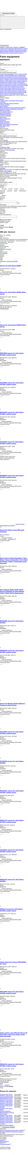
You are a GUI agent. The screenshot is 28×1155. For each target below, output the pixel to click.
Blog (12, 1131)
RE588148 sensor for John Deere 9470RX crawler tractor (12, 651)
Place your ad (4, 308)
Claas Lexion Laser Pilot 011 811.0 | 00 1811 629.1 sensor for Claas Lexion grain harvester (13, 1034)
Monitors (20, 48)
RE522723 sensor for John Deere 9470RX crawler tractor (12, 1065)
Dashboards (10, 48)
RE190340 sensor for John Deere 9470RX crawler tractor (12, 413)
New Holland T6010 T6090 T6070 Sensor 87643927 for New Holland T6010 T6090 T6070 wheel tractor (12, 591)
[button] (14, 37)
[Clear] (0, 68)
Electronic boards (13, 51)
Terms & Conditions (5, 1130)
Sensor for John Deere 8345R (10, 266)
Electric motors (23, 51)
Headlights (11, 50)
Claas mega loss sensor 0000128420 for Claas (6, 1098)
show (2, 225)
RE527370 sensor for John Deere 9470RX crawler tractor (12, 821)
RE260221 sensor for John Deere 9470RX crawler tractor (12, 791)
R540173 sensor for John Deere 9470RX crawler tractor (11, 910)
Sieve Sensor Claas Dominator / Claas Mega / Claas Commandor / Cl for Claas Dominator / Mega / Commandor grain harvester (14, 560)
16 (5, 1085)
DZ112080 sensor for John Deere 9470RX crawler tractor (11, 732)
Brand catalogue (18, 1131)
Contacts (10, 1125)
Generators (23, 50)
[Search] (12, 22)
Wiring (16, 48)
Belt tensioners (4, 51)
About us (2, 1125)
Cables (2, 50)
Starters (25, 48)
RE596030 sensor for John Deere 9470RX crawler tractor (12, 476)
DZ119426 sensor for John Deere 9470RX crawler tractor (11, 850)
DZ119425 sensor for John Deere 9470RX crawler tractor (11, 442)
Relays (6, 50)
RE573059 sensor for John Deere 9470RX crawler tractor (12, 992)
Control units (3, 48)
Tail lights (17, 50)
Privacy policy (15, 1130)
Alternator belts (4, 53)
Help (6, 1125)
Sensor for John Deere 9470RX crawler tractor (6, 1095)
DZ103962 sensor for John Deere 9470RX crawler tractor (11, 383)
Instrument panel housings (16, 53)
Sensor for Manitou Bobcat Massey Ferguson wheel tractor (12, 704)
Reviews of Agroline (5, 1131)
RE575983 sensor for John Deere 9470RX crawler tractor (12, 354)
